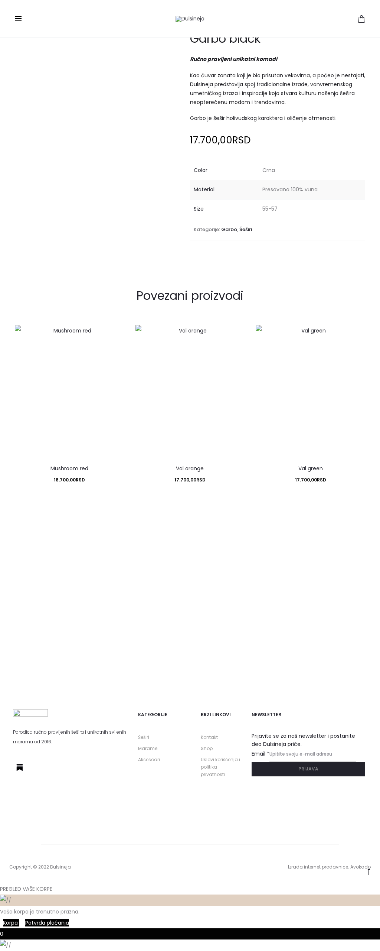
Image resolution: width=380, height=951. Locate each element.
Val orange (190, 468)
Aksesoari (149, 759)
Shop (207, 748)
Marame (147, 748)
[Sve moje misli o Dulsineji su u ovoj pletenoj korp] (158, 603)
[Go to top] (369, 871)
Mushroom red (69, 468)
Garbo (229, 229)
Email (260, 753)
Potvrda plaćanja (47, 922)
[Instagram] (36, 767)
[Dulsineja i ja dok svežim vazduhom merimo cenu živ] (221, 581)
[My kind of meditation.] (31, 542)
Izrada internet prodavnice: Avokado (329, 867)
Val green (310, 468)
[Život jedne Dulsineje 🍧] (95, 542)
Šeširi (245, 229)
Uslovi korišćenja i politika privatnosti (220, 767)
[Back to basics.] (348, 536)
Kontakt (209, 737)
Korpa (11, 922)
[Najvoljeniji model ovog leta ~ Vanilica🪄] (285, 542)
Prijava (308, 769)
